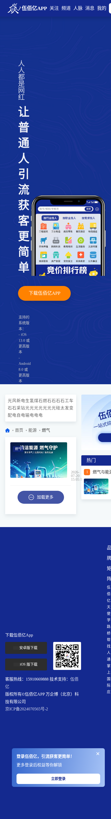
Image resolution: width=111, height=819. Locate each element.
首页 (19, 430)
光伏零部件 (49, 408)
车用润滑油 (71, 400)
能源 (32, 430)
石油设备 (14, 408)
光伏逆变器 (32, 408)
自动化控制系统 (19, 415)
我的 (101, 8)
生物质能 (27, 400)
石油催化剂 (62, 400)
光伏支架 (36, 408)
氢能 (32, 400)
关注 (54, 8)
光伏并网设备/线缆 (40, 408)
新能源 (19, 400)
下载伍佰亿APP (44, 293)
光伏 (10, 400)
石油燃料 (49, 400)
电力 (23, 400)
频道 (66, 8)
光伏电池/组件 (27, 408)
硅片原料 (58, 408)
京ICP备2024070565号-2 (26, 709)
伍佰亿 (108, 593)
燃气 (45, 400)
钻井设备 (23, 408)
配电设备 (10, 415)
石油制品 (54, 400)
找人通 (108, 652)
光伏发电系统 (45, 408)
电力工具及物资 (32, 415)
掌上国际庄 (108, 679)
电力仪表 (23, 415)
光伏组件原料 (54, 408)
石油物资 (10, 408)
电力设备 (40, 415)
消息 (89, 8)
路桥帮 (108, 633)
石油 (40, 400)
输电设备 (27, 415)
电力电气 (14, 415)
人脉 (78, 8)
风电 (14, 400)
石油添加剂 (58, 400)
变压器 (71, 408)
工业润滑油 (67, 400)
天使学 (108, 613)
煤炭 (36, 400)
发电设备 (67, 408)
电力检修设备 (36, 415)
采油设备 (19, 408)
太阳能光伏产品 (62, 408)
